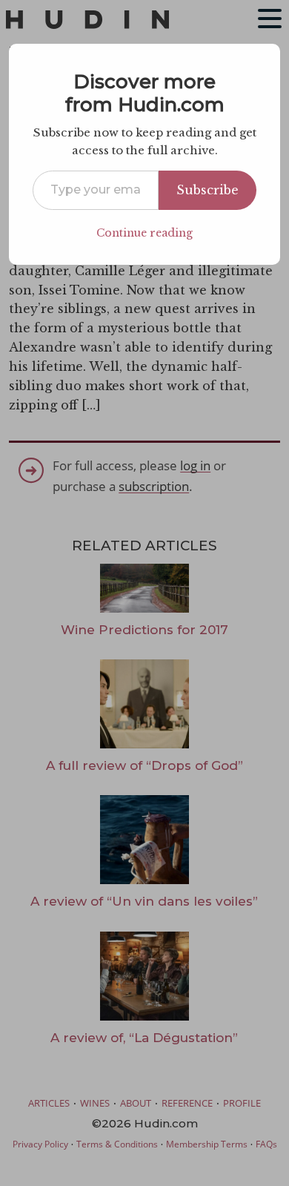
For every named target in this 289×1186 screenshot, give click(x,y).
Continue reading (144, 233)
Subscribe (207, 189)
